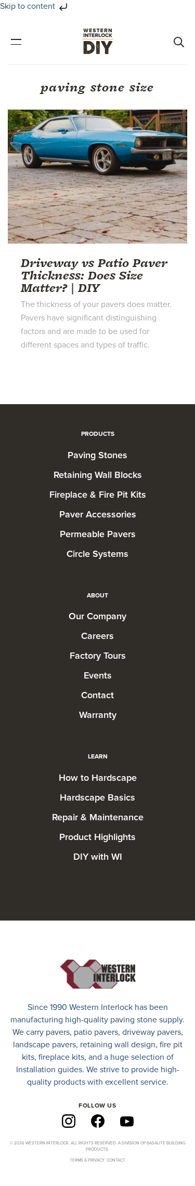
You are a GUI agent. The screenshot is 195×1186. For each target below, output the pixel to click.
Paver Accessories (97, 514)
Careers (97, 636)
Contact (97, 695)
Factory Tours (98, 655)
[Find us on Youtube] (127, 1121)
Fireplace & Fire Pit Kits (97, 494)
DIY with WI (97, 856)
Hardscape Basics (97, 797)
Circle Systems (97, 553)
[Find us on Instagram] (68, 1120)
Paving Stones (97, 455)
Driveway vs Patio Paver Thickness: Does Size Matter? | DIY (94, 275)
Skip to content (28, 6)
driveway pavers (151, 1032)
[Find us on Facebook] (98, 1120)
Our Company (97, 616)
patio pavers (96, 1032)
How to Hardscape (98, 777)
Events (98, 675)
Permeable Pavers (98, 534)
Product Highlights (97, 837)
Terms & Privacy (87, 1160)
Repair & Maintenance (98, 817)
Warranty (97, 715)
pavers (58, 1032)
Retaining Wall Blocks (98, 475)
